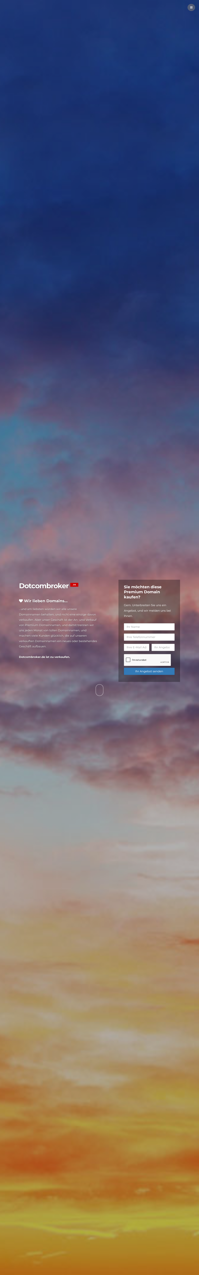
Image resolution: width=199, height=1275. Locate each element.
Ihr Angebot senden (149, 671)
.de (74, 585)
